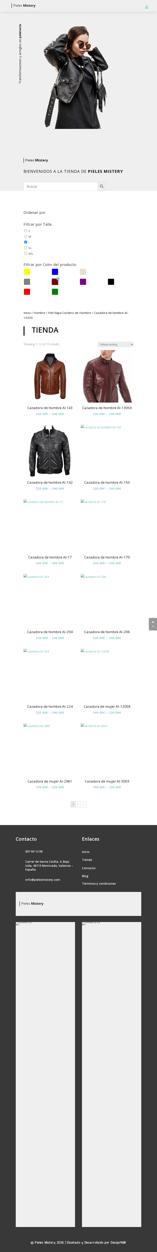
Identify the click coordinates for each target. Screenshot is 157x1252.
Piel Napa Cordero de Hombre (69, 313)
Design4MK (118, 1242)
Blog (85, 876)
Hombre (39, 313)
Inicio (27, 313)
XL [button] (30, 248)
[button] (27, 272)
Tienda (87, 860)
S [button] (29, 231)
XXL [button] (30, 254)
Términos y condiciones (99, 883)
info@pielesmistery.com (42, 880)
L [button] (29, 242)
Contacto (88, 868)
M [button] (29, 236)
